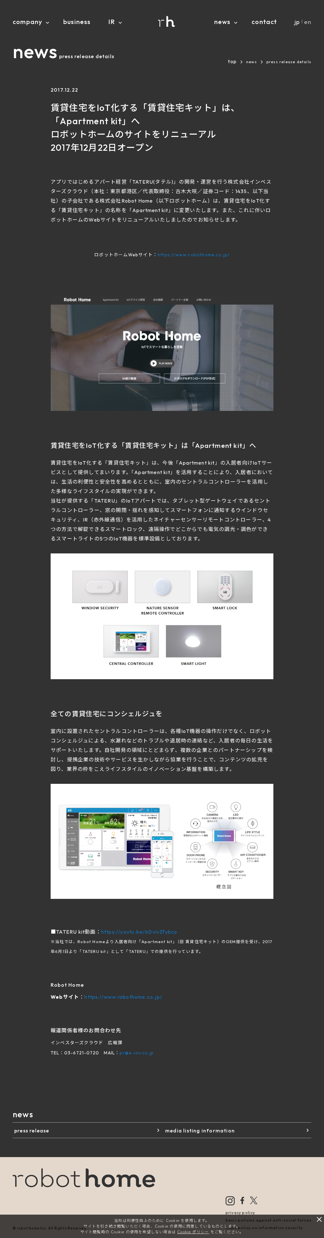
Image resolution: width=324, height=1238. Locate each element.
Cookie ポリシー (193, 1231)
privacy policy (240, 1212)
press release (31, 1130)
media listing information (200, 1130)
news (251, 61)
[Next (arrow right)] (313, 619)
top (232, 61)
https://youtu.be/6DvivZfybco (139, 932)
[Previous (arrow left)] (11, 619)
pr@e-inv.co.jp (137, 1053)
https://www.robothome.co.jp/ (194, 255)
